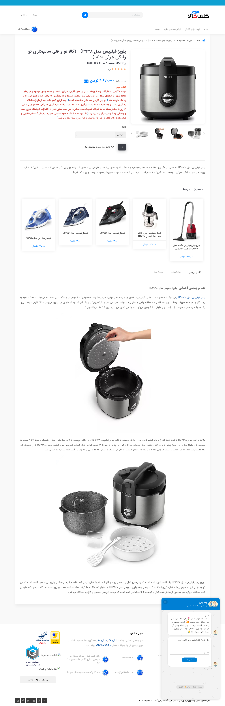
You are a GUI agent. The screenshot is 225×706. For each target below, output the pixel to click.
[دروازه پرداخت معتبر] (55, 638)
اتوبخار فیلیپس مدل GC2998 (149, 233)
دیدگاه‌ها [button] (158, 272)
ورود (35, 15)
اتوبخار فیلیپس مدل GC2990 (75, 238)
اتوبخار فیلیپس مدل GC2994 (112, 233)
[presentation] (204, 133)
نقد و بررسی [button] (195, 272)
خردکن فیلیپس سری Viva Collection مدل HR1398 (187, 234)
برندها (157, 29)
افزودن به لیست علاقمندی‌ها (98, 147)
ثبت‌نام (24, 15)
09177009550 (24, 29)
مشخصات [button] (176, 272)
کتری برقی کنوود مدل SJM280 (38, 233)
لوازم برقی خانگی (192, 29)
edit (124, 127)
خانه (206, 29)
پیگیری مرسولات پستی (38, 679)
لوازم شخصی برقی (172, 29)
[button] (124, 69)
